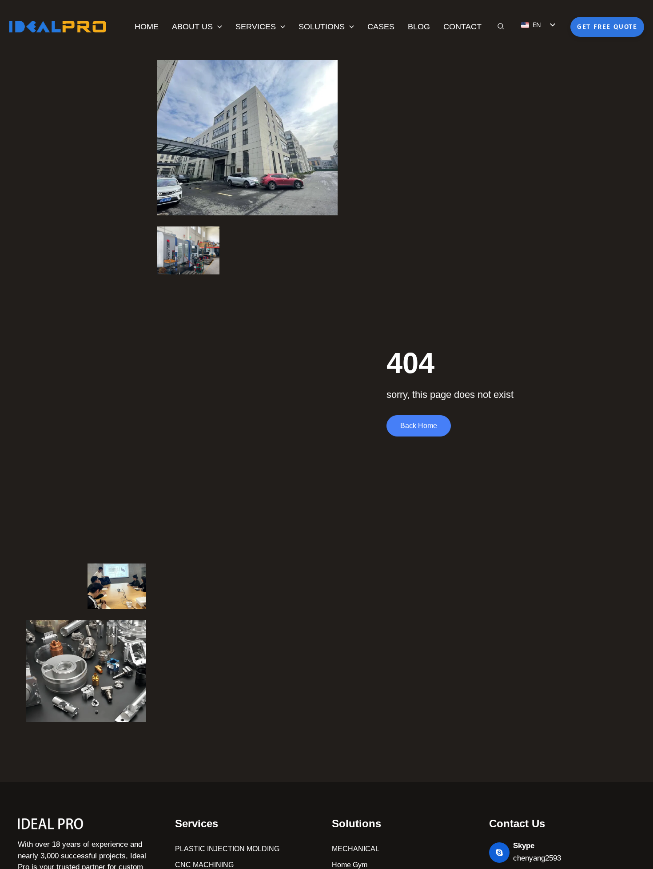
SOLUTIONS (322, 26)
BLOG (419, 26)
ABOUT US (192, 26)
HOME (147, 26)
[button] (217, 27)
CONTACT (462, 26)
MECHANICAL (355, 849)
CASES (380, 26)
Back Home (418, 425)
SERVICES (255, 26)
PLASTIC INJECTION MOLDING (227, 849)
